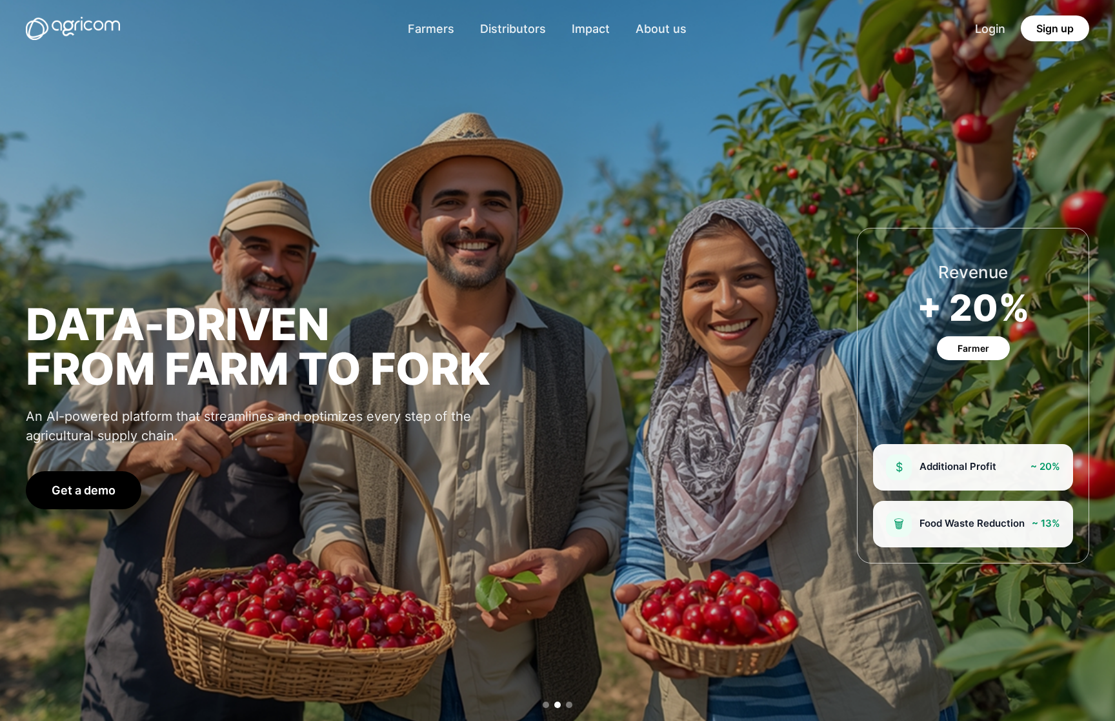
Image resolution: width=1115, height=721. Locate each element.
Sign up (1055, 28)
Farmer (973, 348)
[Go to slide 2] (557, 705)
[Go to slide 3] (569, 705)
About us (661, 29)
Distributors (513, 29)
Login (990, 29)
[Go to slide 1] (546, 705)
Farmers (431, 29)
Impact (591, 29)
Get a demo (84, 490)
